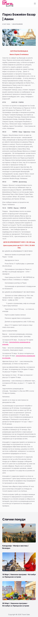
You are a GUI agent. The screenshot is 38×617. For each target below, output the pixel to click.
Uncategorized (17, 24)
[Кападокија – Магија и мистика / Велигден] (19, 533)
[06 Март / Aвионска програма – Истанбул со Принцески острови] (19, 590)
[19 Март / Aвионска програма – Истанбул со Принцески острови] (19, 561)
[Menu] (35, 3)
